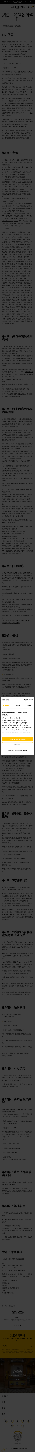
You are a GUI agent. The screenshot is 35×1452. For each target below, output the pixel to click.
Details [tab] (17, 705)
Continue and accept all (17, 739)
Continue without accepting (17, 751)
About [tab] (28, 705)
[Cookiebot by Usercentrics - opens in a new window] (25, 700)
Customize (16, 745)
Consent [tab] (6, 705)
